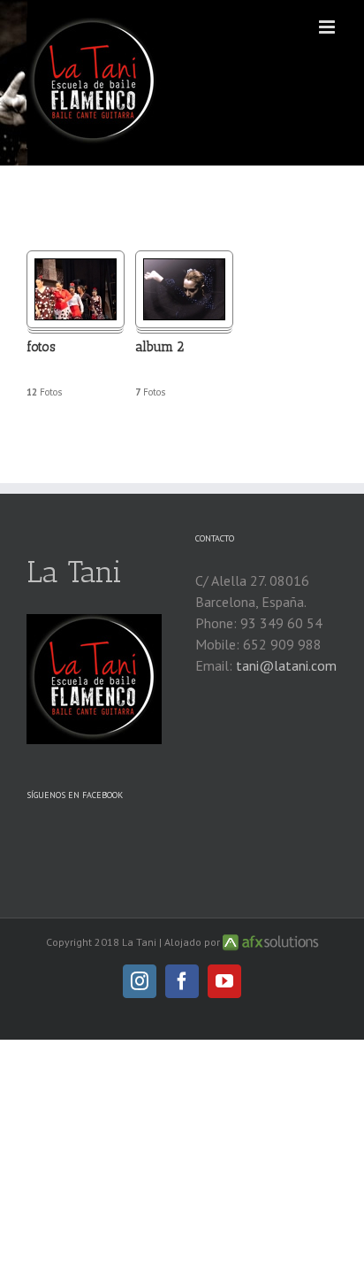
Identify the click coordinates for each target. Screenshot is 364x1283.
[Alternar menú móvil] (328, 27)
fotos (41, 347)
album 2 (159, 347)
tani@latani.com (286, 665)
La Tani (74, 572)
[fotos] (75, 269)
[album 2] (184, 269)
